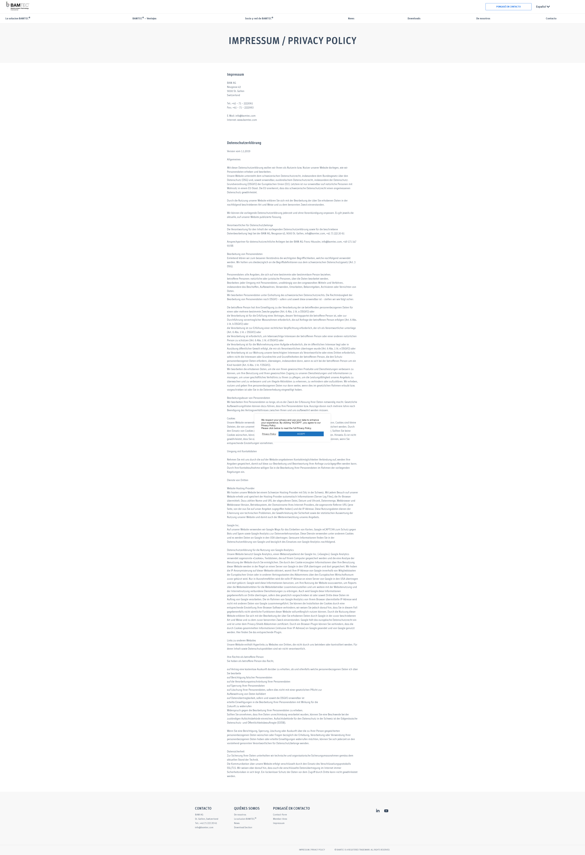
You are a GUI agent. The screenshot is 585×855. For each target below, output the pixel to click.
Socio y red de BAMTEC (259, 18)
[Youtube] (386, 810)
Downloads (414, 18)
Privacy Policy (269, 434)
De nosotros (483, 18)
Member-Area (280, 819)
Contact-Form (280, 815)
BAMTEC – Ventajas (144, 18)
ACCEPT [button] (301, 434)
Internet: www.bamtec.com (242, 120)
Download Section (243, 827)
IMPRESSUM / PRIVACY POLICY (312, 850)
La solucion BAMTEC (17, 18)
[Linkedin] (378, 810)
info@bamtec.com (204, 827)
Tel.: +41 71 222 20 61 (206, 823)
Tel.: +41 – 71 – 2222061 (240, 103)
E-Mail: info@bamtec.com (241, 116)
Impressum (278, 823)
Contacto (551, 18)
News (351, 18)
